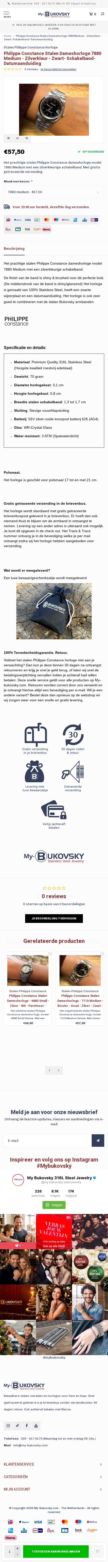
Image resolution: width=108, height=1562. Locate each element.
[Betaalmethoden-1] (10, 1522)
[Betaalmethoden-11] (65, 1530)
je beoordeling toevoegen (58, 69)
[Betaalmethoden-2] (37, 1522)
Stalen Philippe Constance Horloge (31, 47)
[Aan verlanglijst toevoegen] (97, 1551)
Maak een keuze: (18, 181)
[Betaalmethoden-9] (37, 1530)
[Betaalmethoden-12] (78, 1530)
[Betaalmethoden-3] (51, 1522)
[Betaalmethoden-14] (10, 1538)
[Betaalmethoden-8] (24, 1530)
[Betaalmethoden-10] (51, 1530)
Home (7, 35)
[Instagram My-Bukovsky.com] (8, 1426)
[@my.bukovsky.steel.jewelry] (18, 1180)
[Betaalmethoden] (8, 219)
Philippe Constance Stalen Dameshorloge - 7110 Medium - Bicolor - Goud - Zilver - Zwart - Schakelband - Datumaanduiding (80, 1001)
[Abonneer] (98, 1140)
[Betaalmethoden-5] (78, 1522)
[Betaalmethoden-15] (24, 1522)
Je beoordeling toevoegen (54, 918)
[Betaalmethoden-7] (10, 1530)
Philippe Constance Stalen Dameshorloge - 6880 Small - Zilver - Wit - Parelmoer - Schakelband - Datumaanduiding (27, 1001)
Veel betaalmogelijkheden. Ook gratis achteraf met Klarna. (56, 26)
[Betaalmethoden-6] (92, 1522)
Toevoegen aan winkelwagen (56, 1551)
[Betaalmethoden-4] (65, 1522)
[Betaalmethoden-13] (92, 1530)
